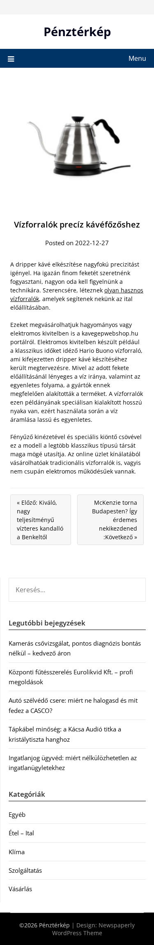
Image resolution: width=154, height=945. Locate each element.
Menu (137, 58)
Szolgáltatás (25, 870)
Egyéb (17, 814)
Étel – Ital (21, 833)
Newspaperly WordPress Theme (93, 929)
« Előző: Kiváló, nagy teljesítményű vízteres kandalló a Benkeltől (40, 520)
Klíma (17, 852)
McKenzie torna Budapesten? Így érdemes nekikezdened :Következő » (114, 520)
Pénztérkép (77, 31)
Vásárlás (20, 889)
